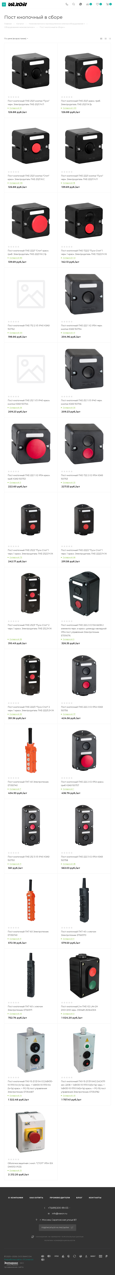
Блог (79, 1197)
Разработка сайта (12, 1259)
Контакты (95, 1197)
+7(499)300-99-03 (58, 1208)
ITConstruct (28, 1259)
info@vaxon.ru (59, 1213)
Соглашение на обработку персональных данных (60, 1237)
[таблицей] (110, 38)
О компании (15, 1197)
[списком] (105, 38)
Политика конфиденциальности (59, 1240)
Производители (60, 1197)
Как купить (36, 1197)
